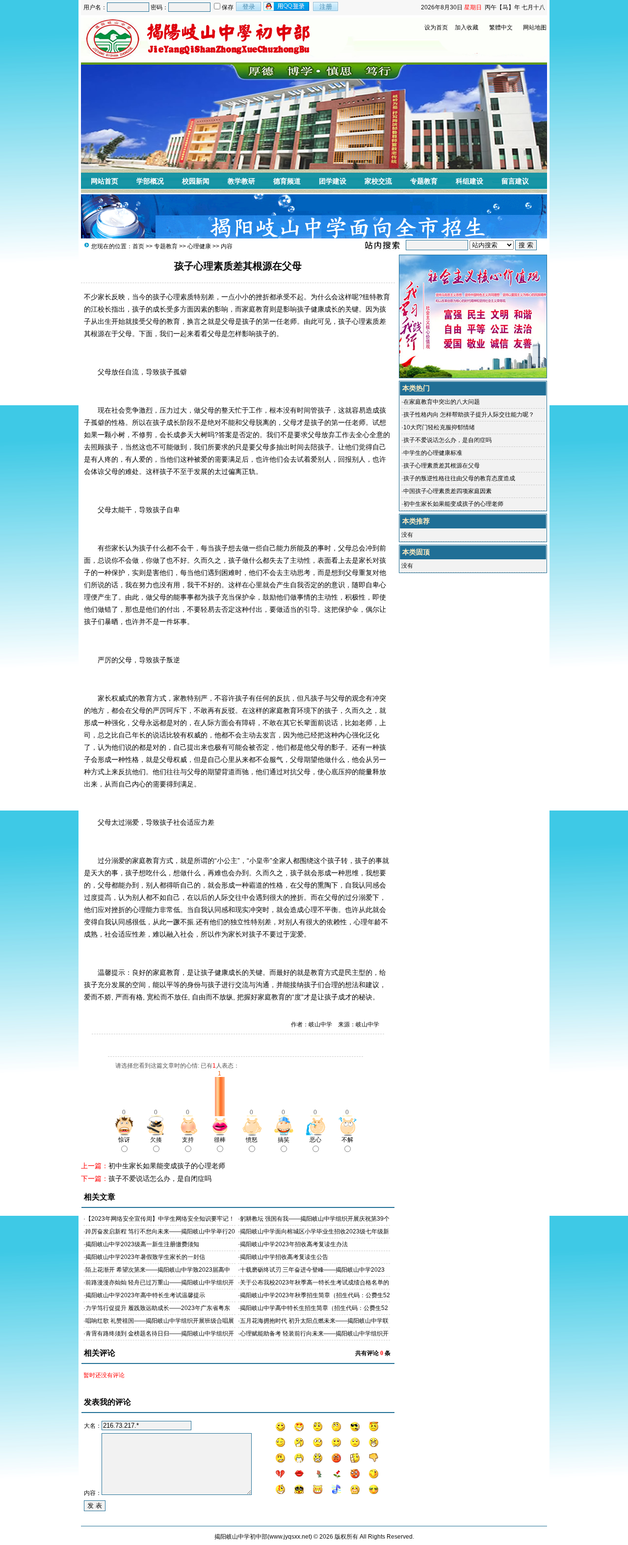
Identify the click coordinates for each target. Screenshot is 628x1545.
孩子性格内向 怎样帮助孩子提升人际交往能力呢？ (468, 414)
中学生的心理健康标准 (432, 452)
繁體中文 (501, 27)
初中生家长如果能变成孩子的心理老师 (166, 1166)
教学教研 (241, 181)
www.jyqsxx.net (289, 1536)
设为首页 (436, 27)
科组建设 (469, 181)
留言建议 (515, 181)
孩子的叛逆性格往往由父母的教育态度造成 (459, 478)
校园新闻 (195, 181)
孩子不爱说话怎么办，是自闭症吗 (159, 1178)
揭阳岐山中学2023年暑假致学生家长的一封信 (145, 1257)
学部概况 (150, 181)
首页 (138, 246)
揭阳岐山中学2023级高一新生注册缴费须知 (142, 1244)
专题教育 (424, 181)
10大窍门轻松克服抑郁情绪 (439, 427)
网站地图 (535, 27)
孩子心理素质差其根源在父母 (441, 465)
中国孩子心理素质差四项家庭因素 (447, 491)
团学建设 (332, 181)
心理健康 (199, 246)
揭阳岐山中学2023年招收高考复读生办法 (294, 1244)
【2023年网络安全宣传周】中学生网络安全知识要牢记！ (160, 1218)
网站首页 (104, 181)
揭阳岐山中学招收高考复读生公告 (284, 1257)
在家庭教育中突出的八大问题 (441, 401)
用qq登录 (287, 6)
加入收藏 (466, 27)
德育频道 (287, 181)
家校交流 (378, 181)
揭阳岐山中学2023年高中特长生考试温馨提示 (145, 1295)
